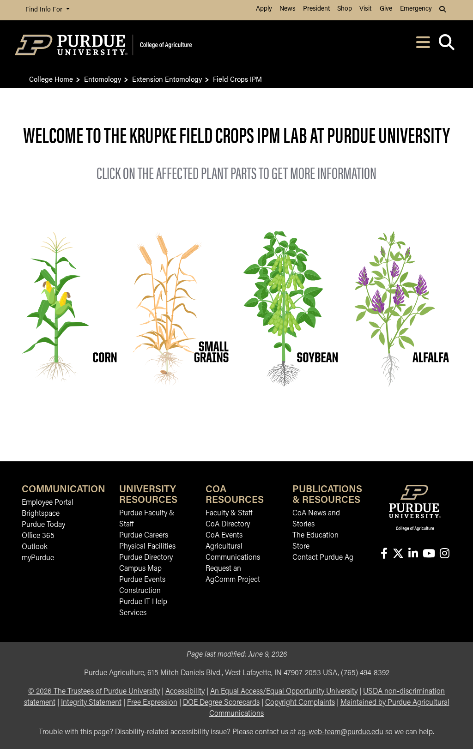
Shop (344, 9)
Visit (365, 9)
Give (386, 9)
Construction (140, 591)
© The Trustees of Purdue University (94, 691)
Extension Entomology (167, 78)
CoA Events (224, 535)
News (287, 9)
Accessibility (185, 691)
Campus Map (140, 569)
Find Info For (44, 9)
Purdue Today (43, 525)
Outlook (35, 547)
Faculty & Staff (229, 513)
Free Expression (152, 703)
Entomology (102, 78)
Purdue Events (142, 580)
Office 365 (38, 536)
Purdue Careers (143, 535)
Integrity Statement (91, 703)
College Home (51, 78)
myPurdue (38, 558)
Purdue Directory (146, 558)
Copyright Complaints (300, 703)
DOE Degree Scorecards (221, 703)
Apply (264, 9)
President (316, 9)
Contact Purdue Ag (322, 558)
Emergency (416, 9)
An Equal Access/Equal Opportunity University (284, 691)
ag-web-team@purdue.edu (340, 732)
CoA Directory (228, 524)
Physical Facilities (147, 546)
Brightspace (41, 514)
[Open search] (446, 45)
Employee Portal (47, 503)
